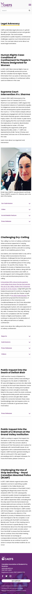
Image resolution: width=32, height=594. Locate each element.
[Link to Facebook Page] (3, 576)
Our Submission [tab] (7, 203)
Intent (21, 588)
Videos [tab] (3, 354)
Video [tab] (3, 209)
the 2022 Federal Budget (19, 296)
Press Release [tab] (6, 221)
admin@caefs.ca (7, 568)
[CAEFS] (6, 4)
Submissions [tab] (5, 342)
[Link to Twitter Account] (6, 576)
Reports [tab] (4, 336)
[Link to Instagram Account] (10, 576)
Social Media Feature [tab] (8, 215)
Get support (16, 581)
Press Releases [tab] (6, 348)
